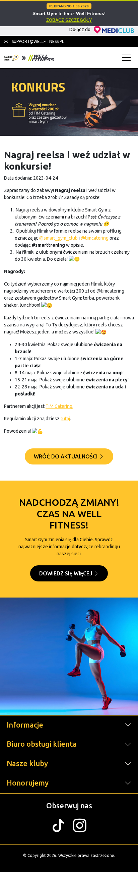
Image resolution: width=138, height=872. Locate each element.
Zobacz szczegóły (69, 20)
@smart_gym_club (58, 238)
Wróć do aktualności (66, 456)
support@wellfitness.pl (37, 41)
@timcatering (95, 238)
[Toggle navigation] (128, 57)
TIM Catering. (59, 406)
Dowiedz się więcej (66, 573)
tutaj (65, 418)
